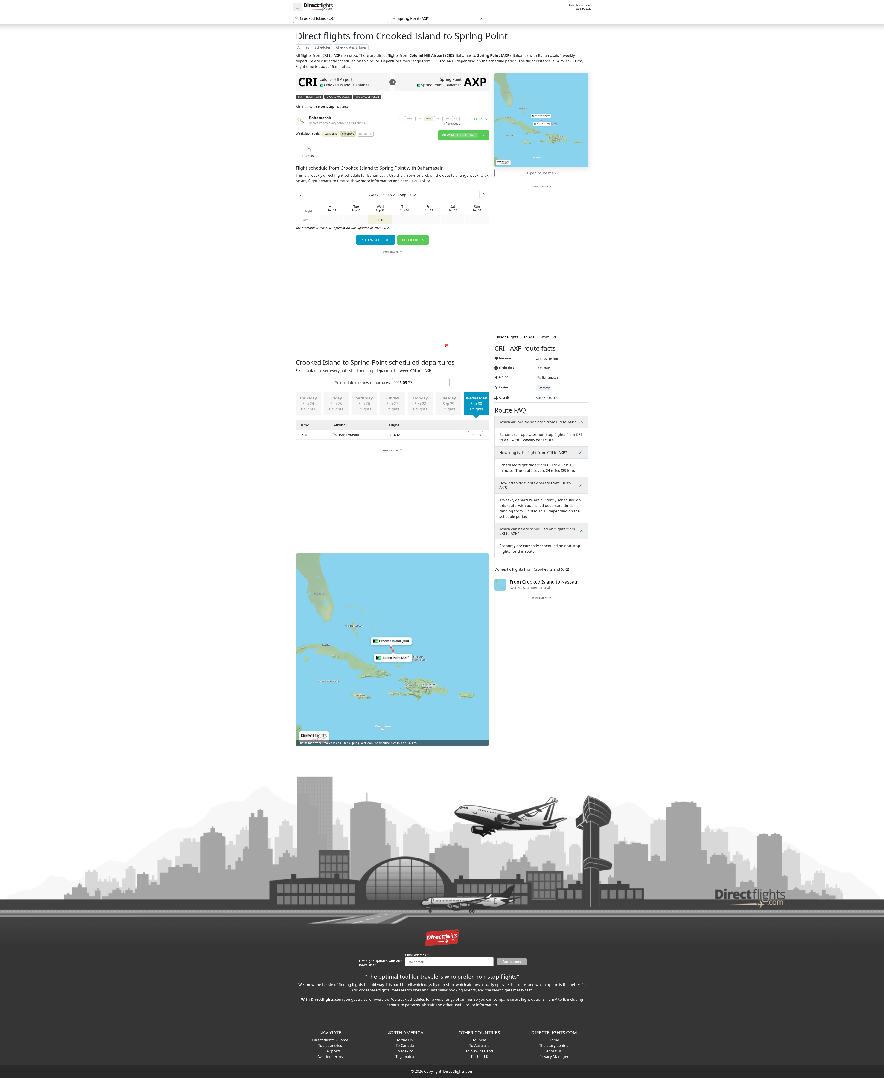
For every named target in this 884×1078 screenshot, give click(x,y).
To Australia (479, 1045)
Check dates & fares (351, 47)
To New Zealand (479, 1051)
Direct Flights (506, 337)
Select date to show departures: (363, 382)
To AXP (529, 337)
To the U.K (479, 1056)
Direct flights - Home (330, 1040)
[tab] (309, 152)
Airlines (303, 47)
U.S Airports (330, 1051)
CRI (307, 82)
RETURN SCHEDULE (375, 240)
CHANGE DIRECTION (368, 96)
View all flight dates (460, 135)
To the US (404, 1040)
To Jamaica (404, 1056)
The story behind (554, 1045)
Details (475, 435)
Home (554, 1040)
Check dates (478, 119)
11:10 (380, 219)
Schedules (323, 47)
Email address (417, 955)
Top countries (330, 1045)
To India (479, 1040)
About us (554, 1051)
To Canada (405, 1045)
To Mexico (404, 1051)
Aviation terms (330, 1056)
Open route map (541, 173)
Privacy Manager (554, 1056)
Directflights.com (458, 1071)
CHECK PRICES (413, 240)
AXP (475, 82)
